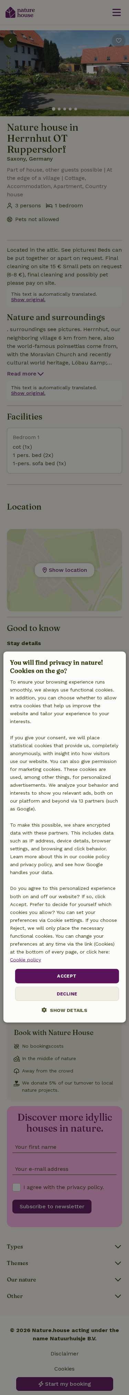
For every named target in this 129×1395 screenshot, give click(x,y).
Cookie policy (25, 959)
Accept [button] (66, 976)
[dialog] (64, 837)
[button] (64, 1010)
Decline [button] (67, 993)
